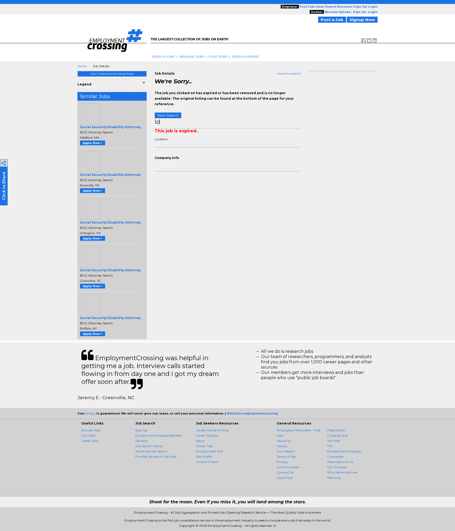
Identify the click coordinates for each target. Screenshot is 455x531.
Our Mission (286, 451)
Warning (333, 478)
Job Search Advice (149, 446)
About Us (284, 441)
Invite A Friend (207, 462)
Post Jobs (218, 57)
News (200, 441)
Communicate (288, 467)
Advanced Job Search (151, 451)
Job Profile (204, 456)
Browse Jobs (192, 57)
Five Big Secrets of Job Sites (155, 456)
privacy (91, 413)
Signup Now (362, 19)
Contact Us (285, 472)
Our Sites (88, 435)
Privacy (282, 462)
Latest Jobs (89, 441)
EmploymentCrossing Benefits (158, 435)
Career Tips (204, 446)
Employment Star (210, 451)
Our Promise (337, 467)
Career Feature (207, 435)
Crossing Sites (337, 435)
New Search (168, 115)
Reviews (141, 441)
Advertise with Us (340, 462)
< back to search (288, 73)
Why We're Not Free (342, 472)
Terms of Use (286, 456)
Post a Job (332, 19)
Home (82, 66)
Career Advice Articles (212, 430)
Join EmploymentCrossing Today (112, 73)
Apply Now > (92, 143)
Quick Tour (285, 478)
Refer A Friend (245, 57)
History (282, 446)
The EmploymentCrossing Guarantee (344, 451)
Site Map (333, 441)
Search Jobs (163, 57)
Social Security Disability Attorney (110, 127)
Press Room (336, 430)
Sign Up (141, 430)
